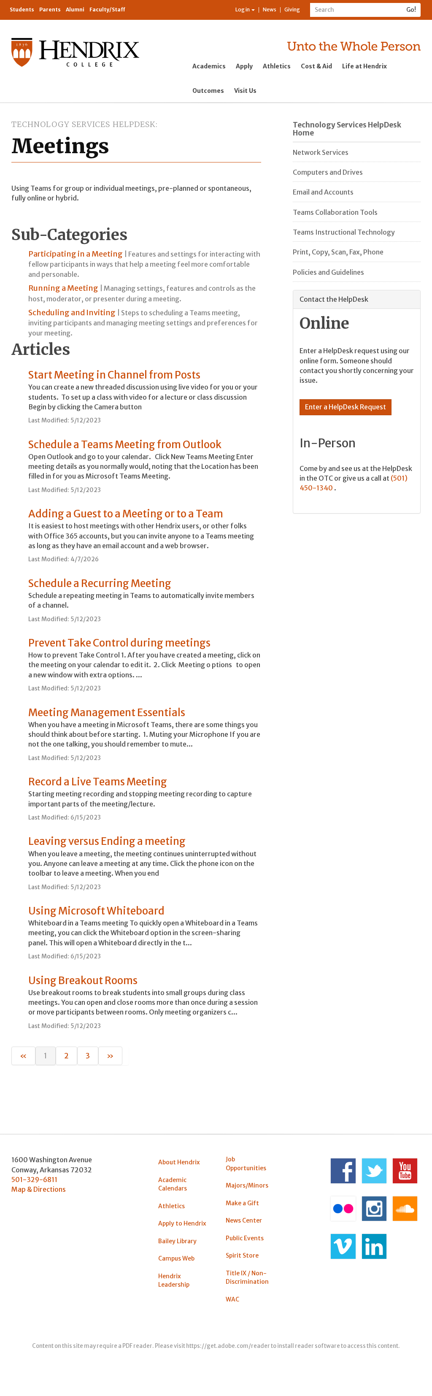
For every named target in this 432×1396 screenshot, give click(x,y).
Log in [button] (243, 9)
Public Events (245, 1238)
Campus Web (176, 1258)
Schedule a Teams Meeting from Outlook (124, 444)
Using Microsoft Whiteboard (96, 910)
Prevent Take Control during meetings (119, 642)
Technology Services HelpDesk (83, 124)
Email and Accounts (323, 192)
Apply (244, 66)
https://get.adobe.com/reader (228, 1346)
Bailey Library (177, 1241)
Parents (50, 9)
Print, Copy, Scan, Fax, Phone (338, 252)
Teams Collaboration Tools (335, 212)
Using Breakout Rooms (83, 980)
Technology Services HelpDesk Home (347, 129)
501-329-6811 (34, 1179)
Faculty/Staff (107, 9)
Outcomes (208, 91)
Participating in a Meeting (75, 254)
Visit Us (245, 91)
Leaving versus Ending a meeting (107, 841)
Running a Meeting (63, 288)
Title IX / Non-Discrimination (247, 1277)
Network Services (320, 152)
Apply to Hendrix (182, 1223)
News (269, 9)
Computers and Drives (328, 172)
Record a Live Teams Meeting (97, 781)
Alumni (75, 9)
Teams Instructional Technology (344, 232)
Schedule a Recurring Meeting (99, 583)
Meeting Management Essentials (106, 712)
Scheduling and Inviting (72, 312)
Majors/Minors (247, 1185)
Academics (209, 66)
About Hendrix (179, 1162)
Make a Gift (242, 1203)
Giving (292, 9)
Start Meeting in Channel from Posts (114, 374)
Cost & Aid (316, 66)
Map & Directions (38, 1189)
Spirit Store (242, 1255)
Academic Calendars (172, 1184)
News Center (244, 1220)
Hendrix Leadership (173, 1280)
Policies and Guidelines (328, 272)
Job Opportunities (246, 1163)
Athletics (277, 66)
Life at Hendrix (364, 66)
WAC (232, 1299)
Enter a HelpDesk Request (345, 407)
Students (22, 9)
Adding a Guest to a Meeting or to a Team (125, 513)
